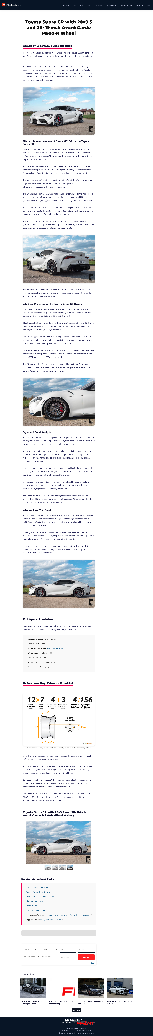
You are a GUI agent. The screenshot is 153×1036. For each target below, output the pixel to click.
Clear (92, 963)
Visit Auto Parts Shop (34, 901)
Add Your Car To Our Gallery (58, 933)
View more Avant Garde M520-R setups (41, 896)
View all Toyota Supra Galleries (38, 892)
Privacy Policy (89, 1033)
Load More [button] (76, 1010)
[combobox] (31, 949)
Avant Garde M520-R (55, 648)
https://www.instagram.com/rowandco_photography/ (69, 915)
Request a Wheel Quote (35, 910)
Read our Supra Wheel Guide (37, 887)
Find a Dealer (31, 906)
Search (86, 957)
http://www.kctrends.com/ (50, 919)
